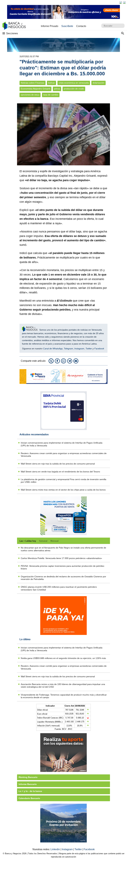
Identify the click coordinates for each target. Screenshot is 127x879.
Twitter (88, 348)
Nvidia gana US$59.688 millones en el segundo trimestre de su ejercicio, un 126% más (63, 658)
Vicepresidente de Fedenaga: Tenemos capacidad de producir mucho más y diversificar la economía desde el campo (64, 696)
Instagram (79, 348)
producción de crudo (74, 89)
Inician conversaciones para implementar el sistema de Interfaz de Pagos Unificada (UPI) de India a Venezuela (61, 444)
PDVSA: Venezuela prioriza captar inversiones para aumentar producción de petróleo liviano (62, 567)
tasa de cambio (50, 95)
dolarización (98, 83)
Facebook (99, 348)
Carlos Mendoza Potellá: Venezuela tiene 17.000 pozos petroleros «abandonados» (61, 558)
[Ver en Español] (124, 2)
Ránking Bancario (28, 777)
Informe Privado (49, 26)
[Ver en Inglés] (121, 2)
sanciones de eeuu (30, 95)
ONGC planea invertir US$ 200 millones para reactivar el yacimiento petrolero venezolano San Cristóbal (59, 588)
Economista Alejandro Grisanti (35, 89)
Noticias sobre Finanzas (32, 83)
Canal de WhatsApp (53, 348)
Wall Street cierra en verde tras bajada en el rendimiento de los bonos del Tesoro (60, 471)
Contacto (81, 26)
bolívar (51, 83)
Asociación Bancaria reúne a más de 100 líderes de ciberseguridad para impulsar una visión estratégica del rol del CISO (63, 685)
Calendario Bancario (29, 798)
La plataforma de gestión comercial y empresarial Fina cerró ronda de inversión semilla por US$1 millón (63, 480)
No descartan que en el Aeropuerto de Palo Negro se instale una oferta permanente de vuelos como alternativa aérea (63, 549)
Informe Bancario (28, 784)
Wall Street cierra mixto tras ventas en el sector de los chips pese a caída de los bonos (63, 489)
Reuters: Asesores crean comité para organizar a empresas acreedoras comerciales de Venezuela (64, 454)
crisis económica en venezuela (74, 83)
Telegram (68, 348)
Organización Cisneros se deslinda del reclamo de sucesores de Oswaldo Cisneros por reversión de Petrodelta (63, 577)
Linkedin (55, 849)
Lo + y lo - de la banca (30, 791)
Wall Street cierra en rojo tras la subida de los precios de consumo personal (58, 463)
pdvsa (57, 89)
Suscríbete (67, 26)
